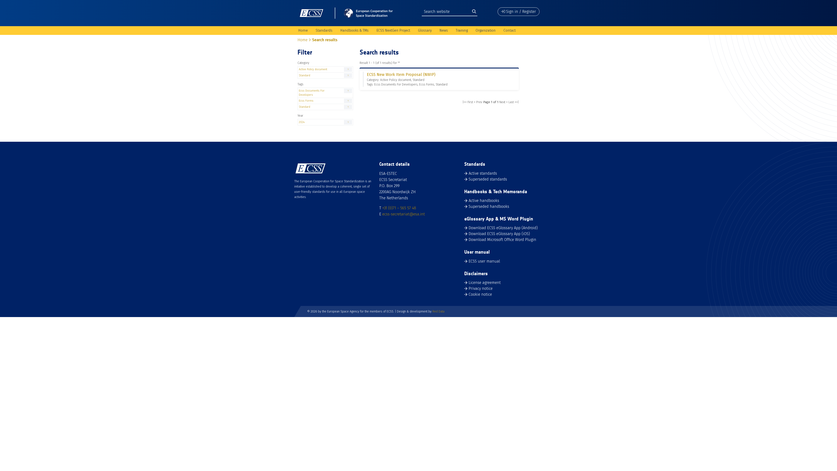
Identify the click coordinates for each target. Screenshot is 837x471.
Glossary (425, 30)
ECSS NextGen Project (393, 30)
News (443, 30)
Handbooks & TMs (354, 30)
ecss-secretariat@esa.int (403, 214)
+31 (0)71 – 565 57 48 (399, 208)
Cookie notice (480, 294)
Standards (324, 30)
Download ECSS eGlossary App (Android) (503, 227)
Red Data (438, 311)
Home (303, 30)
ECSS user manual (484, 261)
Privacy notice (481, 288)
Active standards (483, 173)
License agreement (485, 282)
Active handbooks (484, 200)
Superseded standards (488, 179)
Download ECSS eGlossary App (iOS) (499, 233)
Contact (510, 30)
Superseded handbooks (489, 206)
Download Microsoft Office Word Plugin (502, 239)
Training (462, 30)
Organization (486, 30)
